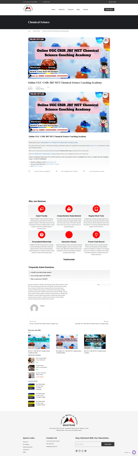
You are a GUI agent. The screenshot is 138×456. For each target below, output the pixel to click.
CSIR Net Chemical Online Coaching (49, 291)
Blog (78, 9)
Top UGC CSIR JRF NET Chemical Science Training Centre (44, 323)
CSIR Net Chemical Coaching (53, 290)
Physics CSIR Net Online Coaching (46, 299)
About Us (61, 9)
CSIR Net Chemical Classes (39, 290)
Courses (70, 9)
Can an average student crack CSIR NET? (41, 275)
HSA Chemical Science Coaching (47, 295)
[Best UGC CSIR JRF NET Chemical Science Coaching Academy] (39, 341)
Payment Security (27, 447)
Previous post (33, 321)
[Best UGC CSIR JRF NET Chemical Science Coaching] (95, 341)
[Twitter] (106, 285)
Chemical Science (36, 31)
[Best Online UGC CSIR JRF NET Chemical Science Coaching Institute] (67, 341)
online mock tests (94, 145)
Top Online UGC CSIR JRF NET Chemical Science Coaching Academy (91, 323)
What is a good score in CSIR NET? (39, 279)
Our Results (26, 444)
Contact (85, 9)
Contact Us (26, 449)
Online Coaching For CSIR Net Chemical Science (44, 297)
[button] (69, 272)
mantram (30, 88)
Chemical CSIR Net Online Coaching (40, 288)
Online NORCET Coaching (52, 164)
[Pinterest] (109, 285)
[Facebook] (102, 285)
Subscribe (107, 444)
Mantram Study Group (51, 162)
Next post (106, 321)
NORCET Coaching (37, 166)
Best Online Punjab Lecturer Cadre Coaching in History (40, 403)
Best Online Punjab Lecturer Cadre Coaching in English (40, 395)
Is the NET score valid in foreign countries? (41, 272)
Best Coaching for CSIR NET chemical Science (41, 284)
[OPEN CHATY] (134, 452)
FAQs (24, 452)
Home (53, 9)
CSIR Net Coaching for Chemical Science (50, 293)
